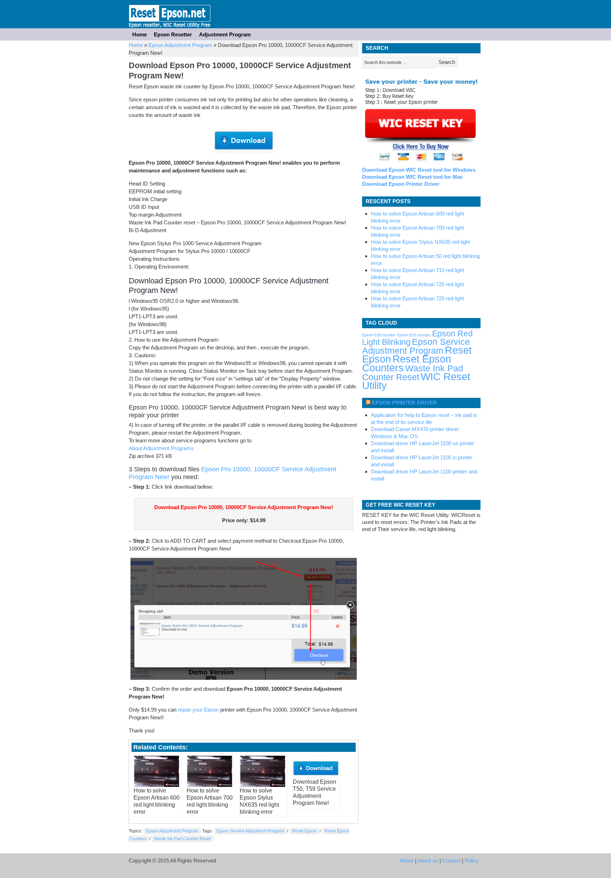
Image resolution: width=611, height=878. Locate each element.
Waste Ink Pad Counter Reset (182, 838)
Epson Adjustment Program (180, 45)
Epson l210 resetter (414, 335)
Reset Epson (304, 831)
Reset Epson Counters (406, 363)
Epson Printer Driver (404, 403)
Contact (451, 861)
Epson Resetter (170, 14)
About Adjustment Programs (161, 448)
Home (139, 34)
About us (428, 861)
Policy (472, 861)
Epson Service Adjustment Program (250, 831)
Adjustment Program (225, 34)
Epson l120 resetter (379, 335)
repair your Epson (198, 710)
